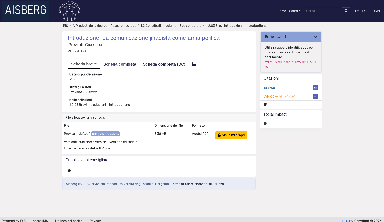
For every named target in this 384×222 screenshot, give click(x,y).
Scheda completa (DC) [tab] (164, 64)
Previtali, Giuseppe (85, 44)
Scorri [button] (293, 11)
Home (281, 11)
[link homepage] (27, 11)
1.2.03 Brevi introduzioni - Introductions (236, 26)
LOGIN (375, 11)
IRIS (365, 11)
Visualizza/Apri (233, 135)
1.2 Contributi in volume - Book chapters (171, 26)
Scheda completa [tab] (119, 64)
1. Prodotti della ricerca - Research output (104, 26)
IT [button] (355, 11)
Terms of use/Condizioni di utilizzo (197, 184)
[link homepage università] (69, 11)
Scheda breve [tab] (84, 64)
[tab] (194, 64)
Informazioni (277, 36)
